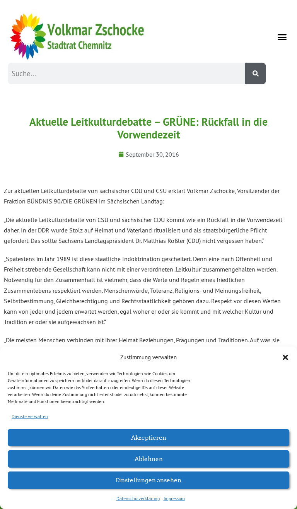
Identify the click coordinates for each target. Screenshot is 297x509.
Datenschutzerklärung (138, 498)
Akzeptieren (148, 437)
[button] (285, 357)
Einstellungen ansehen (148, 479)
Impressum (174, 498)
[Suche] (255, 73)
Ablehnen (149, 458)
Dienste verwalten (30, 416)
